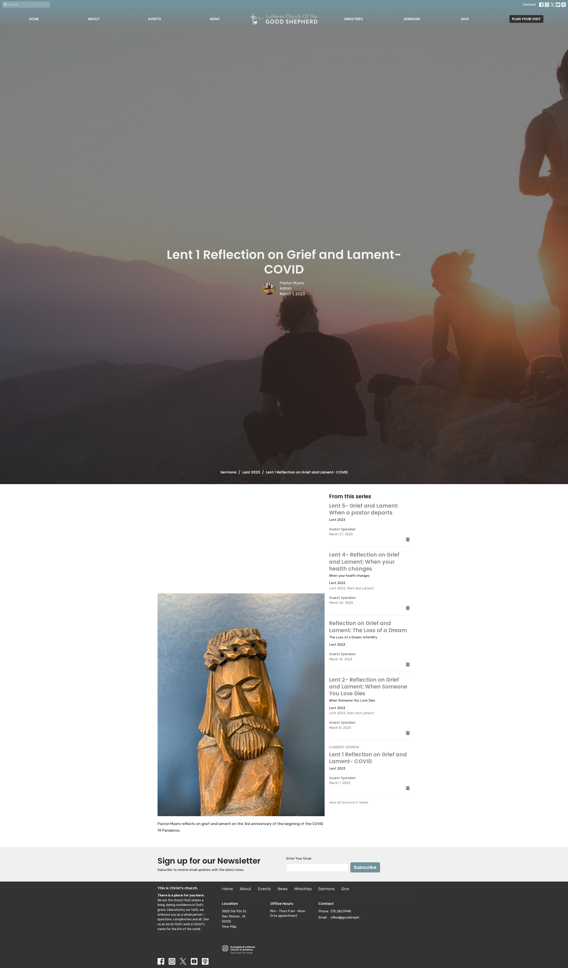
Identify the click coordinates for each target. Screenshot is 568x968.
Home (34, 19)
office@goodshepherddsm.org (346, 917)
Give (465, 19)
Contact (529, 4)
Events (154, 19)
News (215, 19)
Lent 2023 (251, 472)
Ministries (353, 19)
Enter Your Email (298, 858)
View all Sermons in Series (348, 802)
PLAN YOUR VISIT (526, 19)
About (94, 19)
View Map (229, 927)
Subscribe (365, 867)
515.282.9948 (341, 911)
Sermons (412, 19)
